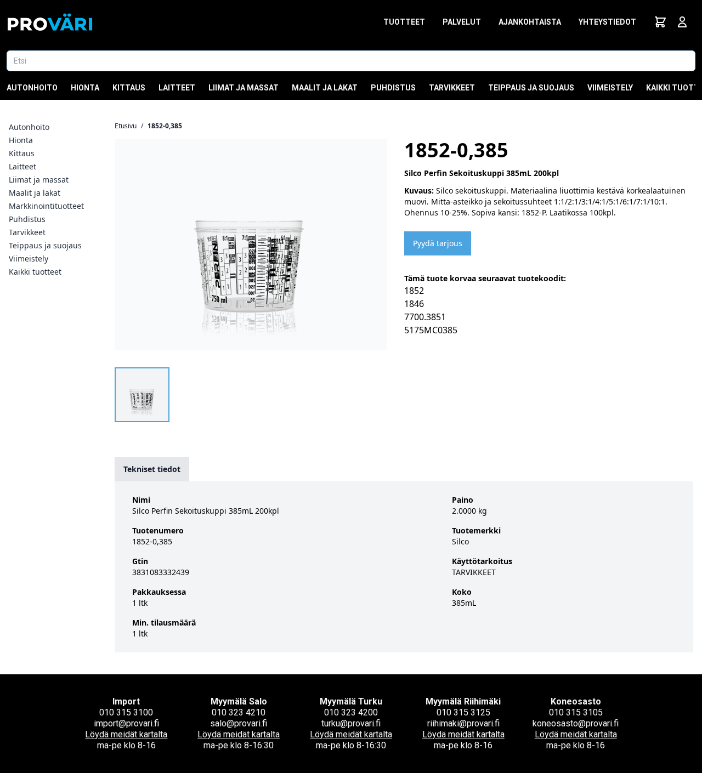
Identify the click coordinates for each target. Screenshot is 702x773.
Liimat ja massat (243, 87)
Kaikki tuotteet (35, 271)
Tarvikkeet (452, 87)
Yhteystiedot (607, 22)
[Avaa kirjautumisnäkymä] (682, 22)
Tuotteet (404, 22)
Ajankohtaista (530, 22)
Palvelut (462, 22)
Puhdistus (393, 87)
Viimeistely (610, 87)
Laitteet (176, 87)
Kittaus (128, 87)
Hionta (85, 87)
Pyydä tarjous (437, 243)
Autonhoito (32, 87)
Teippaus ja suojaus (531, 87)
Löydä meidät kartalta (126, 734)
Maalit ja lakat (325, 87)
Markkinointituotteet (46, 206)
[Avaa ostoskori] (660, 22)
